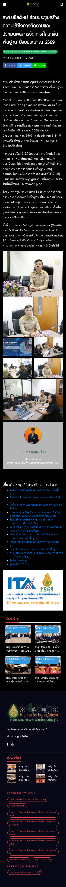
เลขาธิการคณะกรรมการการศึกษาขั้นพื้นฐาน (34, 549)
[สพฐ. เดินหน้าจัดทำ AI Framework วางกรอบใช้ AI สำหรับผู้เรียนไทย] (18, 634)
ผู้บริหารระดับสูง (18, 560)
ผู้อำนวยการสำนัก (19, 563)
